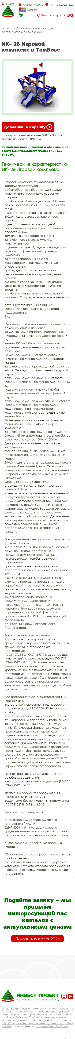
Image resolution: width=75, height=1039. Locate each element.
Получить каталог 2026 (37, 938)
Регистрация (57, 15)
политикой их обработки (52, 1026)
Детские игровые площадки (35, 28)
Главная (7, 28)
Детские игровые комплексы (22, 32)
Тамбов (9, 3)
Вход (44, 15)
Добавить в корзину (24, 127)
